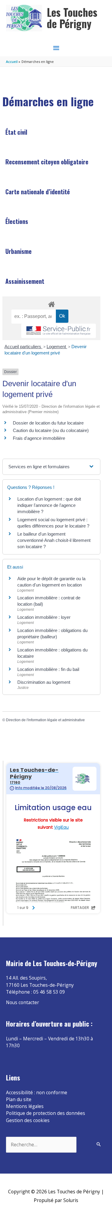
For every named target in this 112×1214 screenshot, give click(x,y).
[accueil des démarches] (51, 303)
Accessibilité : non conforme (36, 1092)
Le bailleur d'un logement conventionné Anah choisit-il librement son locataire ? (53, 540)
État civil (16, 132)
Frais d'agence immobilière (39, 438)
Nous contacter (22, 1002)
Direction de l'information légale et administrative (45, 720)
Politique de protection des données (45, 1113)
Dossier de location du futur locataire (48, 422)
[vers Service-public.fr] (58, 331)
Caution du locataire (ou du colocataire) (51, 430)
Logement (57, 346)
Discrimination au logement (43, 682)
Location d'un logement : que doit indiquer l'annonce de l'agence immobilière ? (49, 505)
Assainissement (24, 281)
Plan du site (18, 1099)
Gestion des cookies (28, 1120)
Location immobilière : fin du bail (48, 669)
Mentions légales (25, 1106)
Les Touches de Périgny (72, 17)
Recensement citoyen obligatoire (46, 161)
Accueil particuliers (23, 346)
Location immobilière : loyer (43, 617)
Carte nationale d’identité (37, 191)
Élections (16, 221)
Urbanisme (18, 251)
